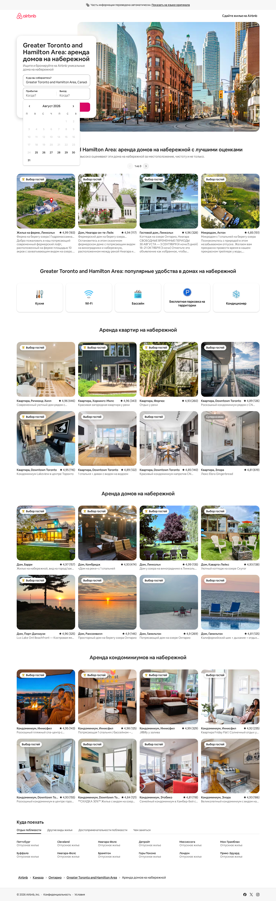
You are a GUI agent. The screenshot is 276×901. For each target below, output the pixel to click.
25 (36, 152)
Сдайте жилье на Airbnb (239, 16)
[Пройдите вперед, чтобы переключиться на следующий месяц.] (73, 106)
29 (66, 152)
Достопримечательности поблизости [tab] (103, 830)
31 (29, 160)
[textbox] (39, 95)
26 (43, 152)
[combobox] (56, 82)
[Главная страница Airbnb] (26, 16)
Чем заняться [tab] (142, 830)
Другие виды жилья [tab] (59, 830)
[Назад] (130, 166)
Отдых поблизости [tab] (29, 830)
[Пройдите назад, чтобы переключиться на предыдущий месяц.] (29, 106)
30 (73, 152)
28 (58, 152)
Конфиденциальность (57, 894)
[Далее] (146, 166)
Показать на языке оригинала (171, 5)
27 (51, 152)
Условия (80, 894)
